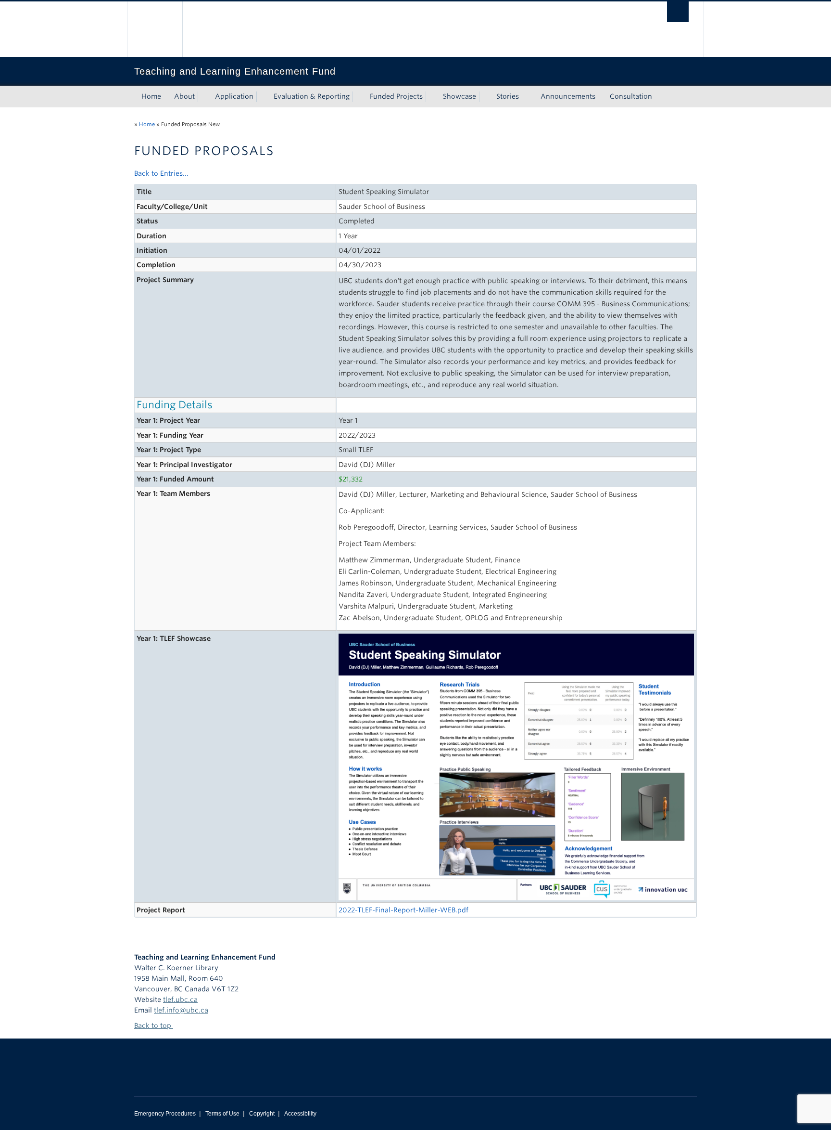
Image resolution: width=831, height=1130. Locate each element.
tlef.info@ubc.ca (181, 1010)
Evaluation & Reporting (312, 96)
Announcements (568, 96)
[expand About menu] (203, 96)
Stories (507, 96)
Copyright (262, 1113)
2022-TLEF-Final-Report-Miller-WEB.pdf (403, 910)
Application (234, 96)
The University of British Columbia (154, 29)
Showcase (459, 96)
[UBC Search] (678, 11)
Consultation (631, 96)
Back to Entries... (161, 173)
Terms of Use (222, 1113)
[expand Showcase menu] (485, 96)
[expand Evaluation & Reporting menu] (358, 96)
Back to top (153, 1025)
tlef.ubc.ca (180, 999)
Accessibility (300, 1113)
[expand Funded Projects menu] (431, 96)
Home (151, 96)
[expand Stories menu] (527, 96)
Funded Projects (396, 96)
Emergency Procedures (165, 1113)
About (184, 96)
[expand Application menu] (262, 96)
